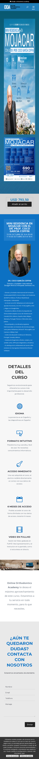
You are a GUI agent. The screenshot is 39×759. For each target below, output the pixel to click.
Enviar (30, 724)
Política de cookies (26, 756)
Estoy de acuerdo (12, 756)
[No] (37, 748)
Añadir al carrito (19, 204)
